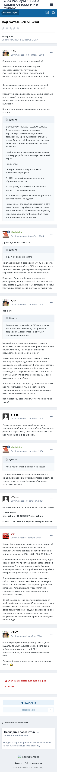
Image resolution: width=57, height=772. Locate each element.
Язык (17, 763)
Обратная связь (33, 763)
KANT (12, 36)
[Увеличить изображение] (11, 664)
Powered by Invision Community (28, 767)
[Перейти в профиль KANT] (6, 53)
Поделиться (29, 703)
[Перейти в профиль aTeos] (6, 416)
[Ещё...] (51, 53)
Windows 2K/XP (30, 39)
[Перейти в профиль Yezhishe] (6, 234)
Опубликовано (27, 55)
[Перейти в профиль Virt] (6, 536)
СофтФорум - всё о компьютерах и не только (21, 4)
